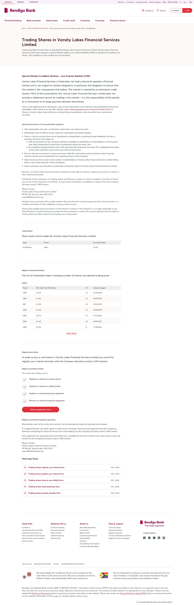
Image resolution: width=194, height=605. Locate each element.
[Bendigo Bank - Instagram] (149, 537)
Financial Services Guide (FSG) (133, 593)
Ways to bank (56, 533)
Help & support (155, 2)
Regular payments (115, 533)
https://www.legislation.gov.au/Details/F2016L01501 (87, 109)
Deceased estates (115, 530)
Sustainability (85, 538)
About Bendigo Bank (88, 527)
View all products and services (33, 535)
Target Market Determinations (72, 564)
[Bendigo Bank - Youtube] (164, 537)
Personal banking (12, 20)
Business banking (57, 530)
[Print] (190, 2)
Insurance (85, 20)
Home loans (52, 20)
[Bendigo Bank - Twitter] (154, 537)
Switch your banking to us (32, 533)
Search (163, 10)
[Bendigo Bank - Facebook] (144, 537)
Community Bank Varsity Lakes (37, 28)
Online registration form (40, 409)
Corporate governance (88, 535)
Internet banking (57, 535)
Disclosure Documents (41, 593)
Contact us (130, 2)
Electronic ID (55, 538)
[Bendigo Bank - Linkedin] (159, 537)
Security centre (141, 2)
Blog (164, 2)
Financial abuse (115, 527)
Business (20, 2)
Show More (71, 333)
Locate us (149, 10)
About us (121, 2)
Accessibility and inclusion (90, 543)
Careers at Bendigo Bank (89, 546)
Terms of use (27, 564)
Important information (42, 564)
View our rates (27, 541)
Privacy (56, 564)
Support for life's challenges (119, 538)
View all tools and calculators (33, 538)
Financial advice (117, 20)
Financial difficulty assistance (120, 535)
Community (33, 2)
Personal (9, 2)
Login (187, 10)
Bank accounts (34, 20)
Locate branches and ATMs (32, 530)
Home (24, 28)
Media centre (85, 533)
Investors (83, 541)
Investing (99, 20)
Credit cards (69, 20)
